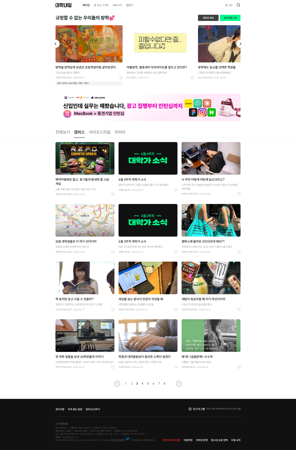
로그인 (228, 5)
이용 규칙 (236, 440)
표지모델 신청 (230, 17)
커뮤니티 (117, 5)
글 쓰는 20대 (101, 5)
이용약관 (188, 440)
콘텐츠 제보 (208, 17)
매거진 (86, 5)
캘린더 (129, 5)
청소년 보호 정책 (219, 440)
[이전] (55, 43)
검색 (238, 5)
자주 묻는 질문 (75, 409)
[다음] (240, 43)
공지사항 (60, 409)
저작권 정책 (202, 440)
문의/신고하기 (93, 409)
